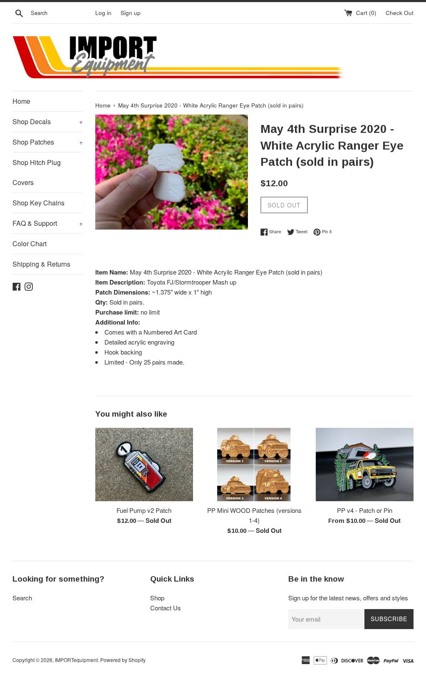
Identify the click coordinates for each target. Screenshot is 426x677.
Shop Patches (47, 142)
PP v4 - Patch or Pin (364, 510)
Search (22, 597)
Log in (103, 13)
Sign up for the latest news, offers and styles (348, 597)
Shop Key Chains (38, 202)
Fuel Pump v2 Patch (143, 510)
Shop (157, 597)
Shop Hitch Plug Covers (36, 172)
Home (21, 101)
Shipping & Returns (41, 264)
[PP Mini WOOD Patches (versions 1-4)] (254, 464)
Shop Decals (47, 121)
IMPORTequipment (76, 659)
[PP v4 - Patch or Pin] (365, 464)
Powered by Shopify (123, 659)
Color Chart (29, 243)
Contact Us (165, 607)
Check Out (400, 13)
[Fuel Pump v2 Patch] (144, 464)
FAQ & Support (47, 223)
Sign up (131, 13)
